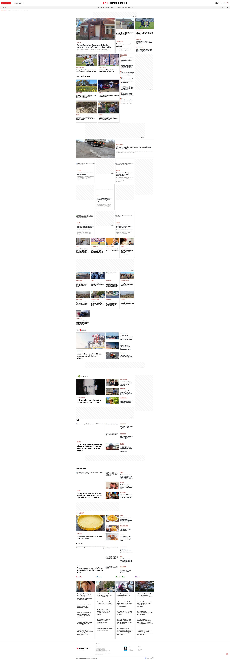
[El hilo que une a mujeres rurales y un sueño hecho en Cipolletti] (127, 275)
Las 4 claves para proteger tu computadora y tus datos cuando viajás (124, 595)
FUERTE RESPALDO (94, 246)
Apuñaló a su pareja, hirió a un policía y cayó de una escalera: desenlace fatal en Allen (97, 303)
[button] (1, 7)
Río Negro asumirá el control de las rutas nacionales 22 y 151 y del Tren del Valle (133, 148)
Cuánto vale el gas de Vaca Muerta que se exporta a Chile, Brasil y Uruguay (89, 356)
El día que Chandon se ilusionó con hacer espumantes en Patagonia (89, 401)
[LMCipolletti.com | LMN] (18, 3)
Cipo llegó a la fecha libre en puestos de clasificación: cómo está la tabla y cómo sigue (144, 33)
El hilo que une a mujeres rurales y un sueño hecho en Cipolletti (127, 284)
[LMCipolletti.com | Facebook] (220, 7)
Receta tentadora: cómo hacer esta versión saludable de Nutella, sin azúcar (125, 538)
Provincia (112, 7)
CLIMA (92, 280)
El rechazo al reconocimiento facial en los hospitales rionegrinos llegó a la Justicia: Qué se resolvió (124, 33)
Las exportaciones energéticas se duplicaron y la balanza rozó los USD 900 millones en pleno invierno (126, 337)
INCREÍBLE (79, 490)
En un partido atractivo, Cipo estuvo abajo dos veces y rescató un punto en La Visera (86, 70)
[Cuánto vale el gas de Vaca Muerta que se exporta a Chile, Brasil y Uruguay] (90, 341)
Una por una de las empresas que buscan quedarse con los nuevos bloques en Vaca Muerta (125, 347)
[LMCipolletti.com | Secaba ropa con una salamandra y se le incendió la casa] (85, 164)
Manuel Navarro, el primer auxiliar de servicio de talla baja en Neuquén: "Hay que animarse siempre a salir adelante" (85, 632)
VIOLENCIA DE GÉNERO (95, 299)
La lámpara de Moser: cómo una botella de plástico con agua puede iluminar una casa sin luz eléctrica (124, 621)
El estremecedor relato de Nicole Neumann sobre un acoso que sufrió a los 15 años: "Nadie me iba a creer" (126, 476)
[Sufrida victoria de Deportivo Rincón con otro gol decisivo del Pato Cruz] (108, 60)
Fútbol (122, 246)
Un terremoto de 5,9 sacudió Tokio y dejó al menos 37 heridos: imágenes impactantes (145, 595)
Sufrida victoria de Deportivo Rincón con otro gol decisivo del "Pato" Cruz (108, 70)
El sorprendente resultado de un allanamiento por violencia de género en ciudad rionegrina (112, 303)
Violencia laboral (119, 41)
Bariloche (101, 92)
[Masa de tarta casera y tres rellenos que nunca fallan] (90, 523)
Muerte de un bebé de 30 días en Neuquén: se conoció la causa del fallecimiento (84, 623)
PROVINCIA (123, 299)
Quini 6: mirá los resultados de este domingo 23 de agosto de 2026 (126, 437)
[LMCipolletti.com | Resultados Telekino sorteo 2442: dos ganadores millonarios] (112, 426)
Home (98, 7)
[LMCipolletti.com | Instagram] (225, 7)
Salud (117, 29)
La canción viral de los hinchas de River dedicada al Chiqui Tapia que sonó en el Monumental (126, 560)
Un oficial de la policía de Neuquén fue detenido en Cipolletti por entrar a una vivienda (103, 612)
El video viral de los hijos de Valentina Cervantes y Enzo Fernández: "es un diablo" (126, 496)
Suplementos (131, 650)
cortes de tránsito (24, 10)
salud (77, 246)
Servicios (139, 650)
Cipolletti (102, 7)
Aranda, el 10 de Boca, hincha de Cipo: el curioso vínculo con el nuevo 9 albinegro (127, 250)
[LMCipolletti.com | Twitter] (223, 7)
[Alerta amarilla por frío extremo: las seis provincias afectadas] (98, 275)
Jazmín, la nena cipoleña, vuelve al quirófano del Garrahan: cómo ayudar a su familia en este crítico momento (112, 285)
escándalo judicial (15, 10)
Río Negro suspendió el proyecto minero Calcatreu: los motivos (127, 303)
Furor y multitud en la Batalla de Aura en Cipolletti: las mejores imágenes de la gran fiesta (104, 200)
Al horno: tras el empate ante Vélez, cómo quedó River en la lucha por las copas (90, 570)
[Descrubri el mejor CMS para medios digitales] (149, 658)
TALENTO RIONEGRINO (125, 280)
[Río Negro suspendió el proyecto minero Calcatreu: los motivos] (127, 294)
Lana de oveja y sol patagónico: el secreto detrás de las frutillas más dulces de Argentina (126, 392)
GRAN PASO (101, 114)
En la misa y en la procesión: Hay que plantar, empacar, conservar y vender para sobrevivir (126, 402)
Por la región (79, 92)
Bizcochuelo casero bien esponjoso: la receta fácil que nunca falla (125, 529)
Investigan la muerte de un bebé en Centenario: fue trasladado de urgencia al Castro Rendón (144, 42)
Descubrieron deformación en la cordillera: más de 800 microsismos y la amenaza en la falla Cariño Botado (145, 632)
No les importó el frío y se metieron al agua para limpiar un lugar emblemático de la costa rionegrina (144, 50)
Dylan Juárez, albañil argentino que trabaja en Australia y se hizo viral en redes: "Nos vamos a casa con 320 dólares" (90, 448)
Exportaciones (80, 350)
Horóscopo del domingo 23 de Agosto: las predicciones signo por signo (124, 612)
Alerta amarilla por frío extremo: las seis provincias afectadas (97, 284)
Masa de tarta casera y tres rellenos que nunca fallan (89, 537)
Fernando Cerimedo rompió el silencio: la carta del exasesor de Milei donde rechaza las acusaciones (144, 604)
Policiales (107, 7)
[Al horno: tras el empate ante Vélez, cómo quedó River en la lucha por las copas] (90, 555)
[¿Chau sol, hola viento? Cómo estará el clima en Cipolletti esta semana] (83, 294)
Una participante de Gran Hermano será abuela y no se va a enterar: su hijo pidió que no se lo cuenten (89, 495)
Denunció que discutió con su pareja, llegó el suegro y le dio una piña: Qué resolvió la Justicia (94, 46)
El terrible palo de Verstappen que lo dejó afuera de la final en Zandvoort (125, 570)
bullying (9, 10)
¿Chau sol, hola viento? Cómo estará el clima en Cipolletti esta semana (81, 303)
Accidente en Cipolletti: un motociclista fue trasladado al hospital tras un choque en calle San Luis (82, 322)
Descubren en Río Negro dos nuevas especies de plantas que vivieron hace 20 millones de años (85, 118)
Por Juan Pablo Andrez (125, 254)
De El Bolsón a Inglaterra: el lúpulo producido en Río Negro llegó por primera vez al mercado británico (108, 118)
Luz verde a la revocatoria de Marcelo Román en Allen (112, 249)
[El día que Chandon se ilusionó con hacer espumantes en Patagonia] (90, 387)
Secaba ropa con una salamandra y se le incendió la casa (85, 173)
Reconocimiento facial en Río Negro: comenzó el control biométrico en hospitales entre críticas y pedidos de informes (82, 251)
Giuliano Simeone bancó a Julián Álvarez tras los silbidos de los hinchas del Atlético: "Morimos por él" (97, 250)
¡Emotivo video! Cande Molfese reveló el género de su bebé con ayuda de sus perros (126, 486)
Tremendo (79, 441)
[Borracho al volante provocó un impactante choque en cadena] (108, 86)
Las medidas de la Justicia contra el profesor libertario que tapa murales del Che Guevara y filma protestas (127, 101)
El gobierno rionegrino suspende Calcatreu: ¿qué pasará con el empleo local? (126, 357)
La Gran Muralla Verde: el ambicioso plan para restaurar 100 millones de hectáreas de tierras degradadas (124, 604)
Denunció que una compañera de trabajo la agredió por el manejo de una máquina (124, 45)
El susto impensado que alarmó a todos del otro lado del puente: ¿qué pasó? (81, 284)
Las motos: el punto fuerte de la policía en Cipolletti (104, 629)
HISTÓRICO (78, 114)
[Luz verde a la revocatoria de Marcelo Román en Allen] (112, 241)
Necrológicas (130, 7)
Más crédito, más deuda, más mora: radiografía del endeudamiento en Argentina (126, 383)
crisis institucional (110, 246)
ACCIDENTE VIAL (79, 318)
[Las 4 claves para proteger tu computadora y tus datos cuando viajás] (125, 586)
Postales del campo (81, 397)
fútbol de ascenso (139, 29)
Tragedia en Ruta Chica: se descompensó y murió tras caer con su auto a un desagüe (124, 226)
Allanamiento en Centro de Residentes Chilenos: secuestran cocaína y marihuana (104, 621)
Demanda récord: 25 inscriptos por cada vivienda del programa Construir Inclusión (124, 174)
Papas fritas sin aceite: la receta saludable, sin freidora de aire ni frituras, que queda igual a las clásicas (126, 520)
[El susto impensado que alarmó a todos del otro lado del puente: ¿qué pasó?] (83, 275)
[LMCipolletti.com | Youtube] (227, 7)
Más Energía (124, 7)
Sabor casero (79, 533)
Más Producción (118, 7)
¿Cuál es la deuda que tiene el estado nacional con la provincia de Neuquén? (84, 606)
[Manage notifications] (227, 654)
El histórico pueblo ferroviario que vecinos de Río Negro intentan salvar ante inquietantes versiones (86, 96)
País (130, 649)
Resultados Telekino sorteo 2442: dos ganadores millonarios (126, 428)
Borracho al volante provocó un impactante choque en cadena (109, 95)
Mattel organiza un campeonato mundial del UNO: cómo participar (144, 612)
